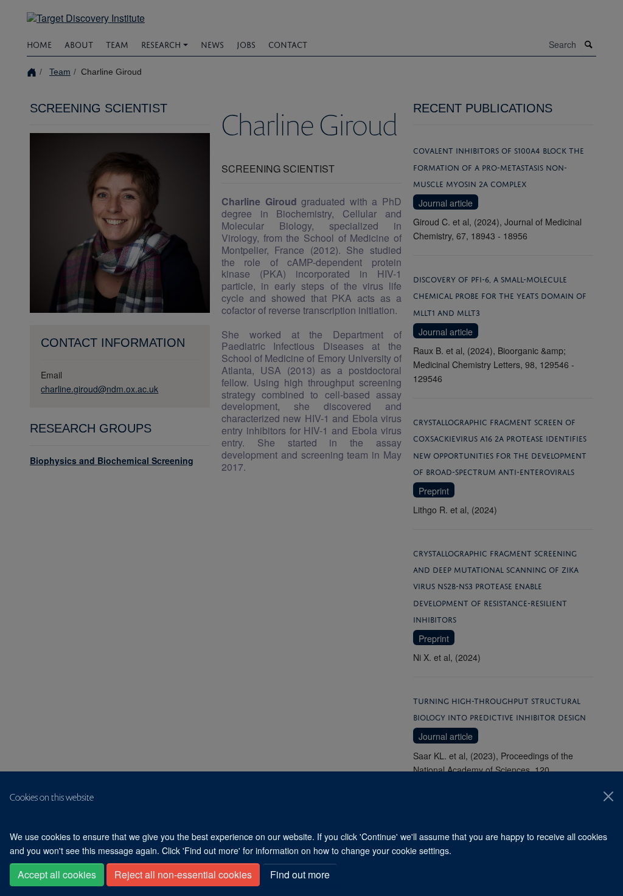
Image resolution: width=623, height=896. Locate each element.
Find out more (300, 874)
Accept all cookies (57, 874)
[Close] (608, 796)
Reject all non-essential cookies (183, 874)
